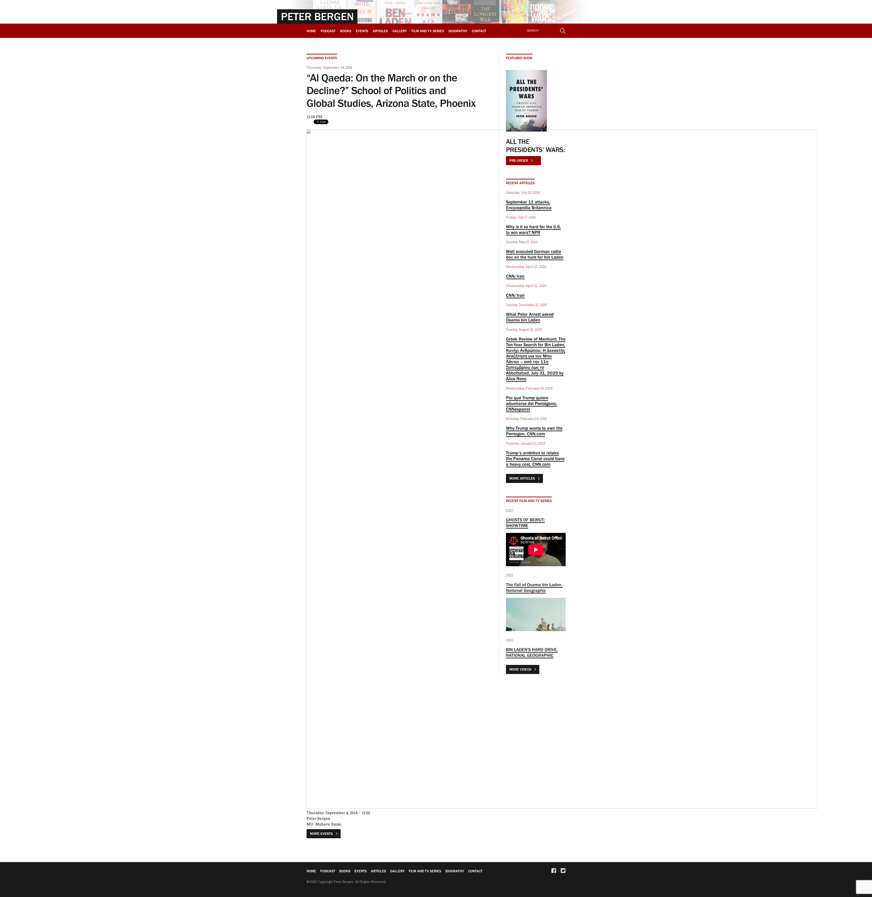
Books (345, 31)
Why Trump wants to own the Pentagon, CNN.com (534, 431)
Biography (457, 31)
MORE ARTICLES (522, 478)
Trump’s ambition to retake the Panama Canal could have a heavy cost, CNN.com (535, 458)
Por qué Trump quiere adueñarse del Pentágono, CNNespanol (531, 403)
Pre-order (519, 160)
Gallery (399, 31)
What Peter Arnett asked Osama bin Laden (530, 317)
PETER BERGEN (317, 16)
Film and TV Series (427, 31)
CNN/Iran (515, 276)
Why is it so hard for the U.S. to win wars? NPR (533, 229)
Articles (380, 31)
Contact (479, 31)
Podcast (328, 31)
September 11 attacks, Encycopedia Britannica (529, 204)
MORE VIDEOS (520, 669)
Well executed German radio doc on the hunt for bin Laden (534, 254)
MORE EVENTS (322, 833)
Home (311, 31)
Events (362, 31)
